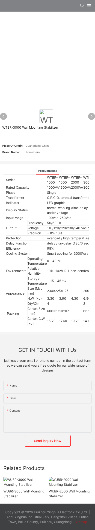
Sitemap (80, 522)
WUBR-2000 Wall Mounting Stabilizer (69, 493)
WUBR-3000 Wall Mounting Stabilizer (24, 493)
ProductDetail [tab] (47, 170)
